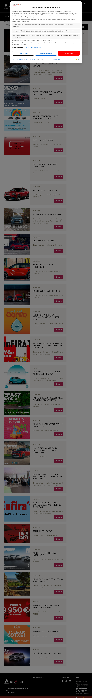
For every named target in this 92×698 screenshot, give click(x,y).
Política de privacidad (18, 59)
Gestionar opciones (46, 53)
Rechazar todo (23, 53)
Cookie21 (48, 59)
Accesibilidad (57, 59)
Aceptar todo (69, 53)
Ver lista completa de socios (34, 47)
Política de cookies (30, 59)
